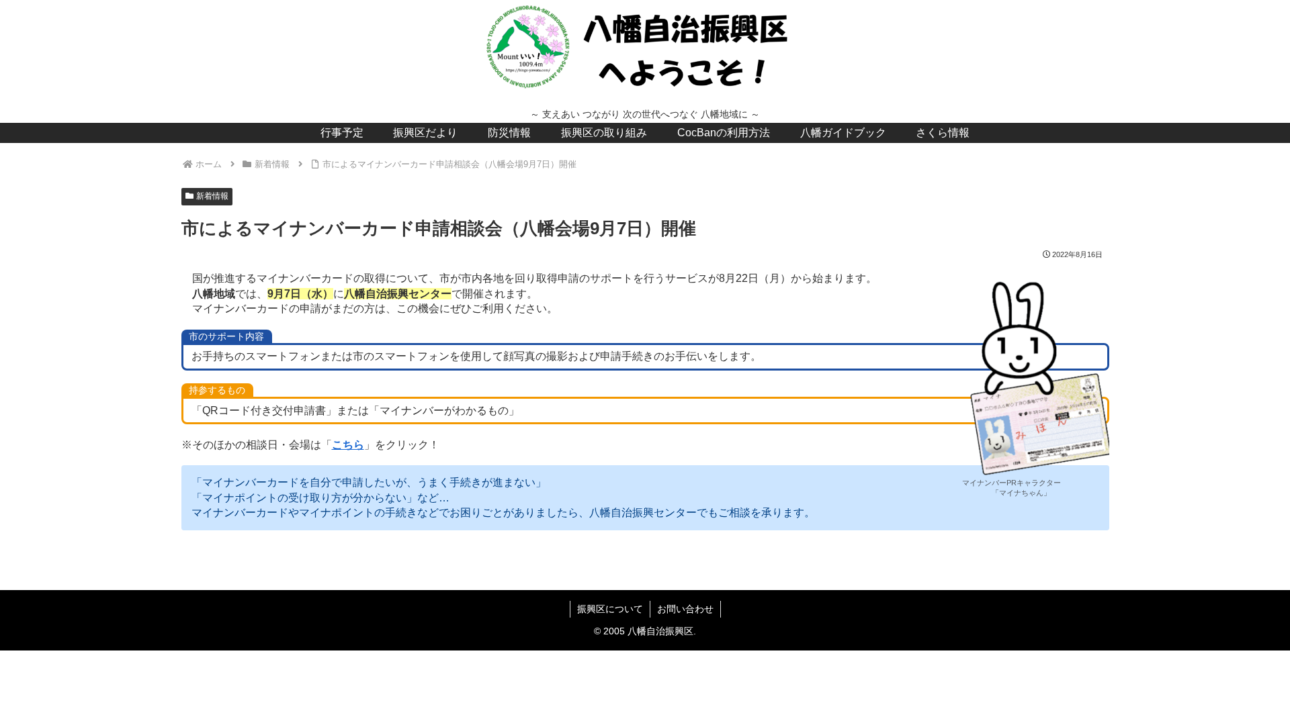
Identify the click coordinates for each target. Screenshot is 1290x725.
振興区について (610, 608)
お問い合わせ (685, 608)
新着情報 (212, 196)
